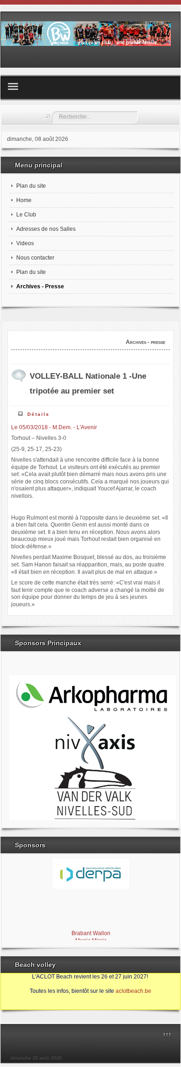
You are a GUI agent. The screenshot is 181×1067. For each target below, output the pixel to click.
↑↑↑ (167, 1034)
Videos (25, 243)
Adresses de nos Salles (46, 229)
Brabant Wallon (90, 932)
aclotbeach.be (133, 991)
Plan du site (31, 186)
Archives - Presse (40, 286)
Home (24, 200)
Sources (16, 1005)
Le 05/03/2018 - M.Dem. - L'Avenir (54, 427)
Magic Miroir (90, 939)
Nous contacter (35, 257)
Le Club (26, 214)
